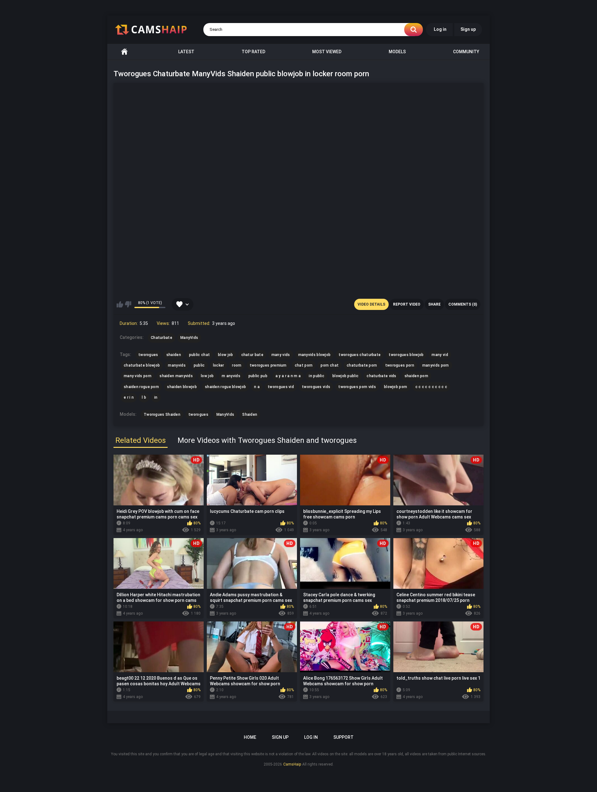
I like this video (120, 304)
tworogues (198, 414)
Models (397, 51)
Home (124, 52)
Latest (186, 51)
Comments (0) (462, 304)
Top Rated (253, 51)
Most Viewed (326, 51)
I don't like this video (128, 304)
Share (434, 304)
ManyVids (225, 414)
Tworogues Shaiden (162, 414)
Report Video (406, 304)
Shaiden (249, 414)
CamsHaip (292, 764)
